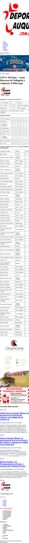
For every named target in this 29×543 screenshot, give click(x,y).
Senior (4, 519)
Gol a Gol (5, 46)
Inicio (4, 41)
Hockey (5, 528)
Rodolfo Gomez (6, 422)
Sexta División (6, 516)
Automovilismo (7, 526)
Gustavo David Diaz (7, 469)
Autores (5, 48)
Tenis (4, 531)
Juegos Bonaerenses (8, 530)
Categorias (5, 44)
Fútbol (7, 73)
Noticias (5, 43)
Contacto (5, 50)
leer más (2, 435)
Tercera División (7, 512)
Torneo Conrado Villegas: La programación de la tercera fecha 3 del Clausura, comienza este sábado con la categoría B (14, 441)
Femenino (5, 517)
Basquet (5, 527)
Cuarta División (7, 513)
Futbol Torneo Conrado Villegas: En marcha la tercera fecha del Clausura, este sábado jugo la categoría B (14, 416)
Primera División (7, 511)
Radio (4, 47)
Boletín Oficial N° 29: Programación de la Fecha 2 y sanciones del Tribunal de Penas (12, 464)
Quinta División (7, 515)
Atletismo (5, 524)
